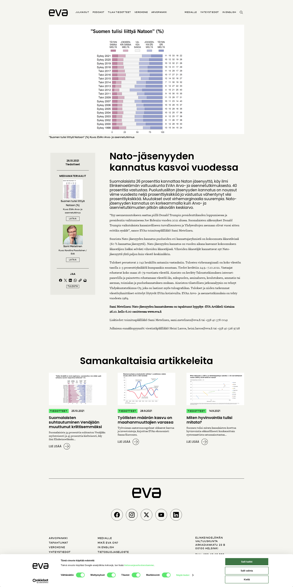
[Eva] (58, 13)
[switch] (111, 575)
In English (229, 12)
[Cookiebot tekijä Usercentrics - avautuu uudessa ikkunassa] (40, 581)
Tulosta (73, 286)
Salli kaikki (246, 561)
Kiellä (247, 579)
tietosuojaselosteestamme (139, 565)
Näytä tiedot (182, 575)
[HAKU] (241, 12)
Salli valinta (247, 570)
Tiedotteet (72, 164)
